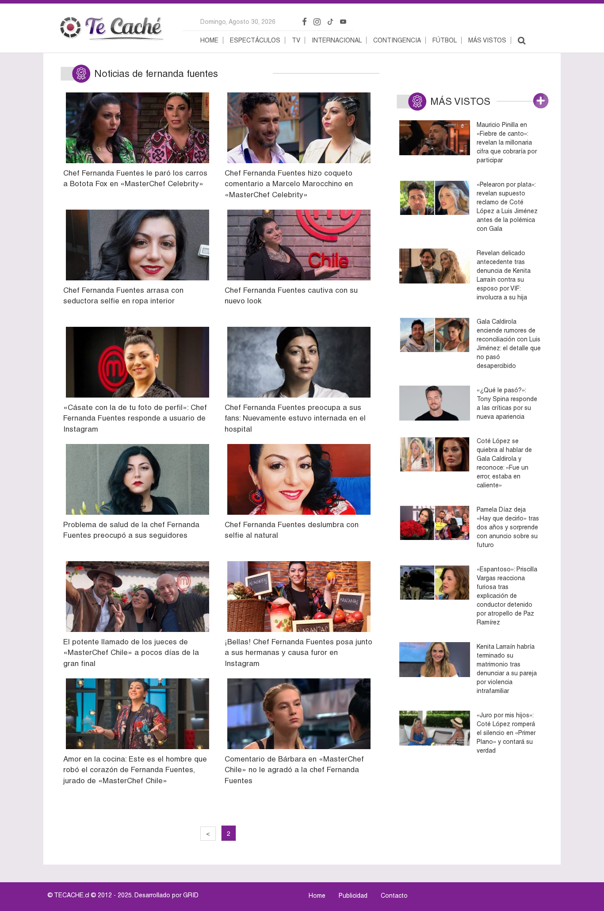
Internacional (337, 40)
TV (296, 40)
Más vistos (487, 40)
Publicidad (353, 895)
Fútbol (444, 40)
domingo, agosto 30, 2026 (237, 21)
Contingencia (397, 40)
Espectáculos (255, 40)
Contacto (394, 895)
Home (209, 40)
